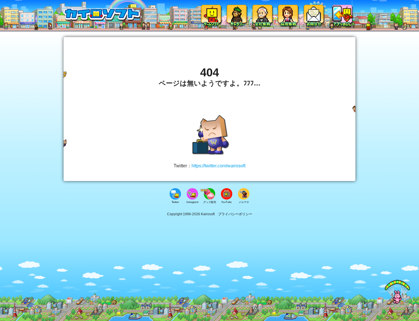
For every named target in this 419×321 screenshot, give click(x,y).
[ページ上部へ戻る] (397, 302)
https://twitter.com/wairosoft (218, 165)
